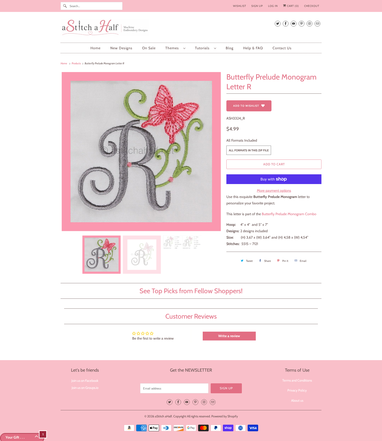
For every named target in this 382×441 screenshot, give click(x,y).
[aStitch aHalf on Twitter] (278, 24)
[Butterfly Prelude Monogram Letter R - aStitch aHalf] (141, 151)
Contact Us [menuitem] (282, 48)
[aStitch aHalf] (191, 28)
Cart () (292, 6)
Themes (173, 48)
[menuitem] (175, 48)
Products (76, 63)
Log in (273, 6)
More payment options (274, 190)
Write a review (229, 336)
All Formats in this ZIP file (249, 150)
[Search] (65, 6)
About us (297, 401)
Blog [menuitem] (229, 48)
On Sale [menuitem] (149, 48)
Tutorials (203, 48)
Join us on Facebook (84, 381)
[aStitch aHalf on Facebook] (285, 24)
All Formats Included (241, 140)
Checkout (311, 6)
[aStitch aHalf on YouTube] (293, 24)
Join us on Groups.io (85, 388)
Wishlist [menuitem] (239, 6)
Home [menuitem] (95, 48)
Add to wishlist (246, 105)
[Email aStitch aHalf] (317, 24)
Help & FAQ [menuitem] (253, 48)
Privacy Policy (297, 390)
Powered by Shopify (224, 416)
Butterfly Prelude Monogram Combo (289, 214)
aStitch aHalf (163, 416)
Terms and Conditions (297, 380)
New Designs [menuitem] (121, 48)
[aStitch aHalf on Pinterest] (301, 24)
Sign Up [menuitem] (257, 6)
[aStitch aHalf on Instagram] (309, 24)
